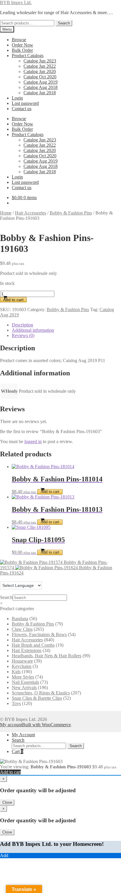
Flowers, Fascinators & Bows (39, 634)
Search (64, 23)
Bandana (20, 618)
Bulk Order (22, 50)
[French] (8, 578)
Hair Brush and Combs (33, 645)
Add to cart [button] (50, 491)
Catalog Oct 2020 (39, 76)
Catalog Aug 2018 (40, 87)
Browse (19, 39)
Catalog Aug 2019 (40, 82)
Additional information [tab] (33, 330)
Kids (16, 671)
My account (11, 724)
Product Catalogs (27, 55)
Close (7, 802)
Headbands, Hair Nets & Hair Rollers (46, 655)
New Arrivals (24, 687)
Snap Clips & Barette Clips (37, 698)
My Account (23, 734)
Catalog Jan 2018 (39, 92)
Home (5, 212)
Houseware (22, 660)
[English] (2, 578)
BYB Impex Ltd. (16, 2)
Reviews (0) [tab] (23, 335)
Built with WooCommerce (46, 724)
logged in (33, 441)
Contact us (21, 108)
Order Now (22, 44)
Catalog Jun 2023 (39, 60)
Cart (17, 751)
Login (17, 97)
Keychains (21, 666)
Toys (16, 703)
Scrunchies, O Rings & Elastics (41, 692)
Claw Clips (22, 629)
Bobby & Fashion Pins (71, 212)
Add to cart (13, 299)
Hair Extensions (26, 650)
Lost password (25, 103)
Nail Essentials (25, 682)
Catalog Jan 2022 (39, 66)
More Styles (23, 676)
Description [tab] (22, 324)
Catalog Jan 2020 (39, 71)
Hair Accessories (30, 212)
